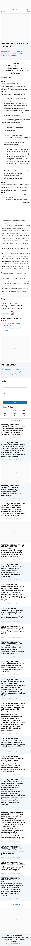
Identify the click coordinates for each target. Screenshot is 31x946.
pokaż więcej (15, 904)
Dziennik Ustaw (18, 51)
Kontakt (16, 939)
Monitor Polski (5, 53)
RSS (11, 939)
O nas (7, 935)
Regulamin (24, 937)
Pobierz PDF (5, 313)
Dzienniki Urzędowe (17, 53)
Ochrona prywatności (17, 935)
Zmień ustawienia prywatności (11, 937)
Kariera (6, 939)
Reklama (22, 939)
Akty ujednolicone (6, 51)
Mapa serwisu (15, 941)
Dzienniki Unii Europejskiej (9, 55)
